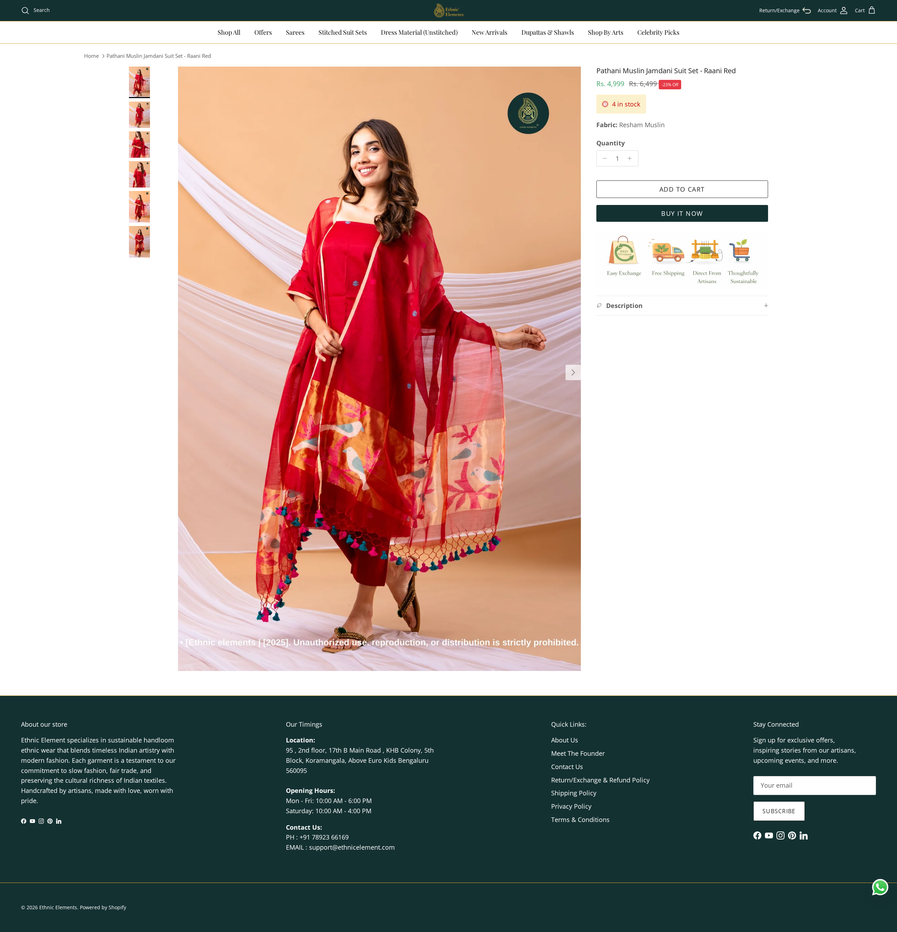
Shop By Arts (605, 32)
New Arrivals (489, 32)
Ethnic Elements (58, 907)
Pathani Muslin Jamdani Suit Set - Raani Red (159, 55)
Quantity (610, 142)
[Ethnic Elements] (448, 10)
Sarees (295, 32)
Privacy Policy (571, 806)
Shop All (229, 32)
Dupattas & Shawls (547, 32)
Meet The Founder (578, 753)
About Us (564, 740)
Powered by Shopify (103, 907)
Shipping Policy (573, 793)
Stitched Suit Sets (343, 32)
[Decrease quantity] (603, 158)
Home (91, 55)
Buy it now (682, 213)
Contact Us (567, 766)
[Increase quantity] (631, 158)
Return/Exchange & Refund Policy (600, 780)
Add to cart (682, 189)
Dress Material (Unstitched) (419, 32)
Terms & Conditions (580, 819)
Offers (263, 32)
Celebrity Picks (658, 32)
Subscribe (779, 811)
